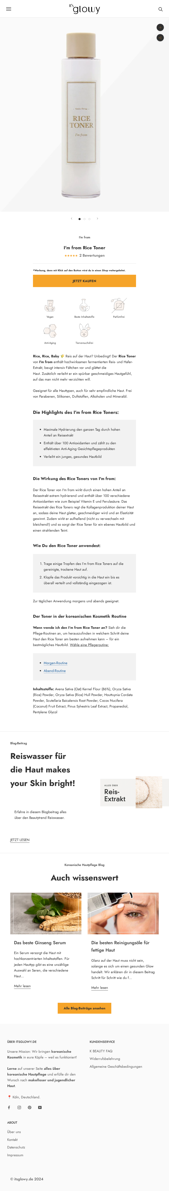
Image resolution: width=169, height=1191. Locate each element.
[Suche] (160, 9)
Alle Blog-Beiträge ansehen (84, 1008)
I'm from (84, 237)
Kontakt (12, 1139)
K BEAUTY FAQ (101, 1051)
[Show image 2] (84, 219)
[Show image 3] (89, 219)
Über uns (14, 1131)
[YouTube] (40, 1107)
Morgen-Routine (55, 662)
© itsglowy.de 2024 (26, 1179)
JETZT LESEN (19, 839)
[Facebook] (9, 1107)
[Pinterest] (29, 1107)
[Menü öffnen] (8, 9)
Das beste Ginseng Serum (40, 942)
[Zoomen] (160, 27)
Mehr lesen (22, 985)
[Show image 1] (80, 219)
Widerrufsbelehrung (105, 1058)
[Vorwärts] (97, 218)
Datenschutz (16, 1147)
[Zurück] (71, 218)
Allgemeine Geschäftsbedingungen (116, 1066)
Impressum (15, 1155)
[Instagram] (19, 1107)
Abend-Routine (55, 670)
